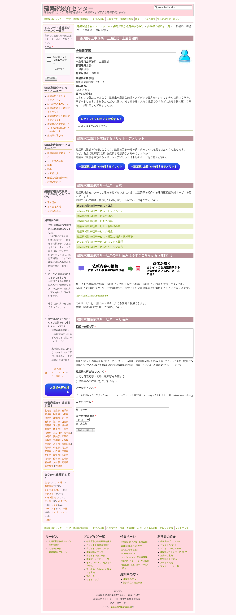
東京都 (48, 432)
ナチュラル (50, 493)
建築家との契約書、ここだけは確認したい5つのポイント (58, 127)
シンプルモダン (52, 489)
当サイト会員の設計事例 (97, 544)
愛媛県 (56, 454)
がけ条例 (145, 561)
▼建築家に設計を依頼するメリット (100, 166)
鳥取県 (48, 447)
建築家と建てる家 (129, 542)
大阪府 (65, 440)
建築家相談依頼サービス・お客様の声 (98, 226)
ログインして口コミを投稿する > (101, 118)
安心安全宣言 (164, 19)
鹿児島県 (49, 465)
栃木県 (65, 425)
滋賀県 (48, 440)
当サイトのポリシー (169, 544)
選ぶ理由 (51, 202)
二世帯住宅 (131, 549)
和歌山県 (66, 443)
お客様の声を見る (59, 389)
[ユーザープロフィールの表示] (185, 64)
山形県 (65, 414)
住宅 (47, 482)
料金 (137, 19)
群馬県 (48, 428)
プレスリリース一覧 (169, 566)
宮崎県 (65, 462)
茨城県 (56, 425)
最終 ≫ (59, 376)
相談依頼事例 (126, 19)
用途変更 (125, 564)
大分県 (56, 462)
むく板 (48, 501)
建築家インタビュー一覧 (97, 559)
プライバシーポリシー (170, 548)
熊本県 (48, 462)
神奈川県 (57, 432)
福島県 (48, 417)
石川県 (48, 421)
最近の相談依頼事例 (57, 177)
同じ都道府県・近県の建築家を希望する (102, 376)
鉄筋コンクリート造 (130, 561)
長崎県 (65, 458)
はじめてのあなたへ (57, 103)
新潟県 (56, 417)
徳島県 (65, 451)
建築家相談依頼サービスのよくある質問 (100, 241)
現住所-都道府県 (86, 416)
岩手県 (65, 410)
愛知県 (56, 436)
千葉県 (65, 428)
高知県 (65, 454)
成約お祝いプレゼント (59, 551)
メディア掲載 (166, 562)
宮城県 (48, 414)
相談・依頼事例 (127, 527)
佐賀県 (56, 458)
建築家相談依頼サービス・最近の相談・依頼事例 (105, 236)
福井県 (56, 421)
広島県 (48, 451)
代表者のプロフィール (170, 541)
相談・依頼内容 (86, 326)
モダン (54, 504)
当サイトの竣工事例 (95, 555)
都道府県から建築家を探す (128, 26)
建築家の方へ (130, 579)
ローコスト (50, 508)
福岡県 (48, 458)
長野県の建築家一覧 (158, 26)
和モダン (62, 501)
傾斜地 (124, 546)
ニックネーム (84, 401)
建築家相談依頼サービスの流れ (88, 19)
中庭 (65, 508)
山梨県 (65, 421)
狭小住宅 (132, 546)
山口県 (56, 451)
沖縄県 (58, 465)
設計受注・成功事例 (132, 582)
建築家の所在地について (91, 371)
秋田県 (56, 414)
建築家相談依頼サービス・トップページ (100, 210)
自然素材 (49, 486)
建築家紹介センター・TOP (57, 19)
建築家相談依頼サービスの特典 (95, 221)
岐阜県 (67, 432)
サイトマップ (182, 527)
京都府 (56, 440)
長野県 (48, 425)
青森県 (56, 410)
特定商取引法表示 (168, 559)
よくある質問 (148, 19)
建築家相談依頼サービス (60, 541)
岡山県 (65, 447)
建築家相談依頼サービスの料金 (95, 231)
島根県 (56, 447)
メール (49, 46)
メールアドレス (86, 387)
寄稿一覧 (90, 575)
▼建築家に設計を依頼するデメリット (154, 166)
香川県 (48, 454)
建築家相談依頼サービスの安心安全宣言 (100, 246)
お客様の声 (112, 19)
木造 (60, 482)
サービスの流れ (55, 160)
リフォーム (143, 546)
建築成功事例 (55, 548)
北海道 (48, 410)
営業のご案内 (166, 555)
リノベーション (59, 512)
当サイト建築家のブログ (97, 548)
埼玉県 (56, 428)
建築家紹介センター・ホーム (93, 26)
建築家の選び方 (55, 135)
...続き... (49, 519)
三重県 (65, 436)
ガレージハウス (128, 553)
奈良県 (56, 443)
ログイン (177, 19)
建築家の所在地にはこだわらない (98, 381)
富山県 (65, 417)
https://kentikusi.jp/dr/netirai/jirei (92, 295)
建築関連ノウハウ (94, 551)
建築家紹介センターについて (173, 551)
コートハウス (142, 564)
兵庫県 (48, 443)
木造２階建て (51, 497)
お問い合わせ (54, 181)
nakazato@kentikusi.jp (122, 606)
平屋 (132, 564)
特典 (49, 165)
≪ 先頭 (57, 368)
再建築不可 (142, 557)
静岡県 (48, 436)
